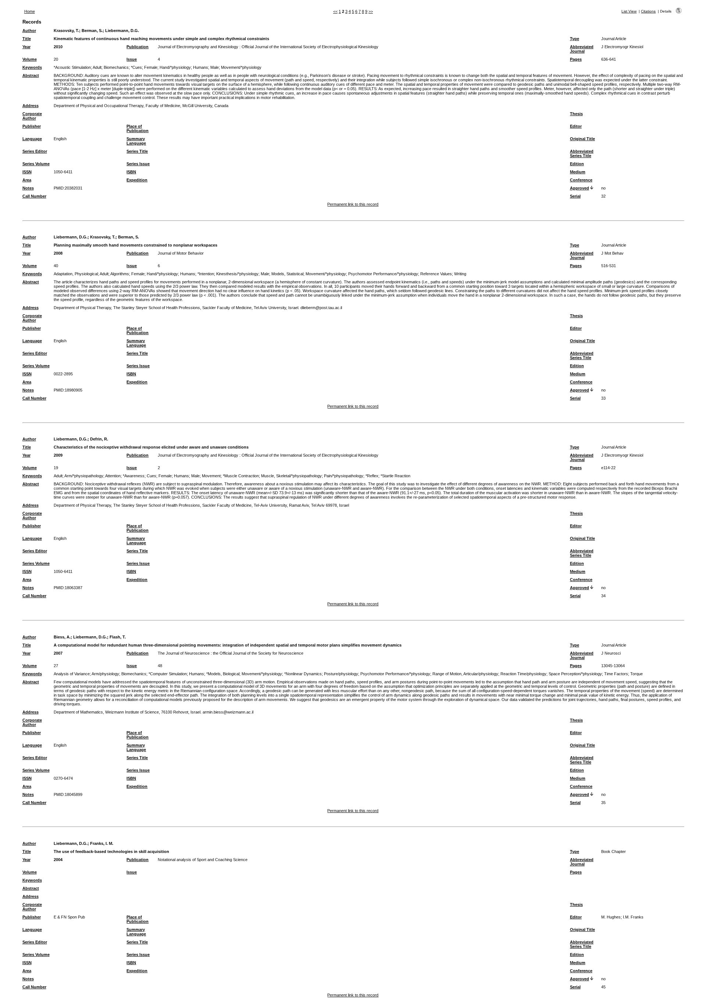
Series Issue (138, 164)
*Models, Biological (222, 674)
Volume (29, 59)
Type (574, 38)
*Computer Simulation (168, 674)
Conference (581, 180)
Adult (97, 67)
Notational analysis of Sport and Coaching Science (202, 859)
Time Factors (616, 674)
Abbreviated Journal (581, 49)
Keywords (32, 67)
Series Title (137, 151)
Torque (636, 674)
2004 (58, 859)
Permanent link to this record (352, 204)
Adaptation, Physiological (76, 274)
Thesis (576, 113)
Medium (577, 172)
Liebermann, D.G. (122, 30)
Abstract (30, 75)
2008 (58, 253)
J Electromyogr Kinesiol (622, 47)
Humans (200, 67)
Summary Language (136, 141)
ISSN (27, 172)
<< (335, 11)
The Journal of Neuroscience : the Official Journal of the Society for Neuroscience (230, 653)
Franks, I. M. (101, 843)
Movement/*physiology (241, 67)
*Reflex (372, 476)
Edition (577, 164)
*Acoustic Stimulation (72, 67)
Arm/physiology (105, 674)
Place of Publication (137, 128)
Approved (579, 188)
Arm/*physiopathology (83, 476)
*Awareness (134, 476)
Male (214, 67)
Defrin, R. (99, 439)
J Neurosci (611, 653)
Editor (576, 126)
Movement (211, 476)
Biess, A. (62, 637)
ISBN (131, 172)
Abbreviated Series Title (581, 153)
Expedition (136, 180)
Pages (576, 59)
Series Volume (36, 164)
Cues (151, 476)
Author (29, 30)
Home (29, 11)
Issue (131, 59)
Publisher (31, 126)
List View (629, 11)
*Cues (136, 67)
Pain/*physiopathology (343, 476)
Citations (648, 11)
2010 (58, 47)
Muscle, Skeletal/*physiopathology (291, 476)
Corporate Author (32, 115)
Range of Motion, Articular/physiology (465, 674)
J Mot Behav (612, 253)
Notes (28, 188)
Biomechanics (116, 67)
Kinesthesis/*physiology (237, 274)
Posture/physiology (341, 674)
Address (30, 105)
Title (26, 38)
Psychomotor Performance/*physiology (383, 274)
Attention (113, 476)
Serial (575, 196)
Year (26, 47)
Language (32, 139)
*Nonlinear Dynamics (303, 674)
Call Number (34, 196)
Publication (137, 47)
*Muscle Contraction (241, 476)
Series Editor (34, 151)
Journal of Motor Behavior (181, 253)
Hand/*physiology (175, 67)
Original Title (582, 139)
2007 (58, 653)
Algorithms (119, 274)
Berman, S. (92, 30)
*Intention (205, 274)
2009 (58, 455)
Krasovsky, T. (66, 30)
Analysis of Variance (72, 674)
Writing (460, 274)
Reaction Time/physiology (523, 674)
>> (370, 11)
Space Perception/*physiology (575, 674)
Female (150, 67)
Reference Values (436, 274)
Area (26, 180)
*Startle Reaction (395, 476)
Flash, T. (118, 637)
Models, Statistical (287, 274)
